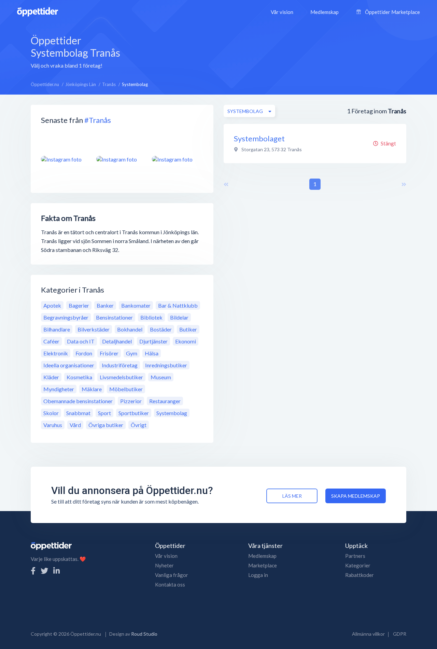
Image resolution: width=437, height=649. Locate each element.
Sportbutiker (133, 413)
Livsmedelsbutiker (121, 377)
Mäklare (92, 389)
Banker (105, 305)
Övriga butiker (105, 425)
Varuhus (52, 425)
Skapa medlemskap (355, 496)
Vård (75, 425)
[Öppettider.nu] (37, 11)
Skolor (51, 413)
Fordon (83, 353)
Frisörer (109, 353)
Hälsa (151, 353)
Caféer (51, 341)
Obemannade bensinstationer (78, 401)
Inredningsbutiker (166, 365)
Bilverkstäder (93, 329)
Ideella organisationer (68, 365)
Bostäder (161, 329)
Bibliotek (151, 317)
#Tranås (97, 120)
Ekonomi (185, 341)
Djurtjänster (153, 341)
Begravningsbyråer (65, 317)
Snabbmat (78, 413)
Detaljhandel (117, 341)
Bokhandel (129, 329)
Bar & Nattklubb (178, 305)
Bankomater (136, 305)
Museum (161, 377)
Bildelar (179, 317)
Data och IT (81, 341)
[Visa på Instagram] (64, 159)
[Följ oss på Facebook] (33, 570)
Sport (104, 413)
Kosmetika (79, 377)
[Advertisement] (272, 51)
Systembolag (171, 413)
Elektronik (55, 353)
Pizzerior (131, 401)
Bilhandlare (56, 329)
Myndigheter (58, 389)
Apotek (52, 305)
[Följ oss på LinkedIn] (56, 570)
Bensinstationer (114, 317)
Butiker (188, 329)
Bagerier (79, 305)
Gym (131, 353)
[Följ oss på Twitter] (44, 570)
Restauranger (165, 401)
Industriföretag (120, 365)
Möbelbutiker (126, 389)
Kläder (51, 377)
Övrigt (138, 425)
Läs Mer (292, 496)
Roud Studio (144, 634)
